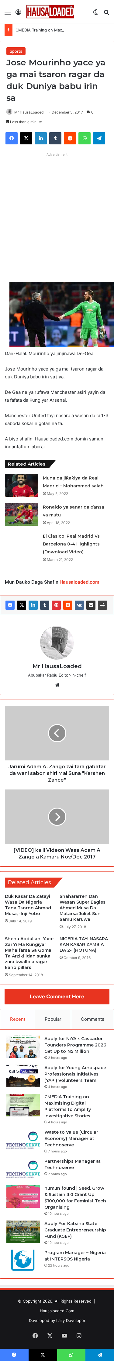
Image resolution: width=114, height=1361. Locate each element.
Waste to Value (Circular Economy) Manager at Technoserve (71, 1138)
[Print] (102, 605)
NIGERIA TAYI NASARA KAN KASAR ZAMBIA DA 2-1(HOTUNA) (84, 944)
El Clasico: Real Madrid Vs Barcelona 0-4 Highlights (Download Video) (71, 544)
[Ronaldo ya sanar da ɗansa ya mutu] (21, 514)
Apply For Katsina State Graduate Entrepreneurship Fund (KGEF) (75, 1230)
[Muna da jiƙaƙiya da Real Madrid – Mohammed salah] (21, 485)
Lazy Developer (70, 1320)
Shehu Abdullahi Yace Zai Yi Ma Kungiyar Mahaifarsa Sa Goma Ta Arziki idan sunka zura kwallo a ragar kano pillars (29, 953)
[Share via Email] (90, 605)
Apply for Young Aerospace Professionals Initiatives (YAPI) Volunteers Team (75, 1074)
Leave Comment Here (57, 997)
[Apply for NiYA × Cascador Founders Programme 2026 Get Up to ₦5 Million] (23, 1047)
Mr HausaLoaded (28, 112)
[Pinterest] (56, 605)
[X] (21, 605)
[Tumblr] (44, 605)
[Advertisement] (57, 216)
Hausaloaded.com (79, 582)
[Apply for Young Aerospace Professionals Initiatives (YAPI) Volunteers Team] (23, 1076)
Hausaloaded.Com (57, 1310)
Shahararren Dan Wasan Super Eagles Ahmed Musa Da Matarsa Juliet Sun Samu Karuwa (82, 908)
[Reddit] (67, 605)
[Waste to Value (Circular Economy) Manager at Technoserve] (23, 1140)
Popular (53, 1019)
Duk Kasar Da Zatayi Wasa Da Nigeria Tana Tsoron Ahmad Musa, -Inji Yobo (28, 905)
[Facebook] (10, 605)
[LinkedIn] (33, 605)
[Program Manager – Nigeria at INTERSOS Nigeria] (23, 1261)
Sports (16, 51)
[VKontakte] (79, 605)
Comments (92, 1019)
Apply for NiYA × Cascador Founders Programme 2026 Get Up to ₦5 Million (75, 1045)
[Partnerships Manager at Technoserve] (23, 1169)
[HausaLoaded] (50, 11)
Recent (17, 1019)
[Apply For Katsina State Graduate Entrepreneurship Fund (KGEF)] (23, 1232)
